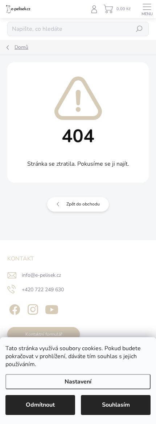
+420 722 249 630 (43, 289)
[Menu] (147, 9)
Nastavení (78, 382)
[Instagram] (31, 308)
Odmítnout (40, 405)
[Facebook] (13, 308)
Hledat (139, 29)
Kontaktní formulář (43, 334)
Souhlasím (116, 405)
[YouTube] (52, 308)
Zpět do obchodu (83, 204)
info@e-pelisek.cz (41, 275)
